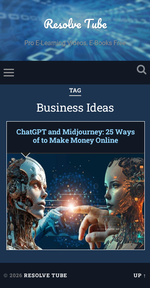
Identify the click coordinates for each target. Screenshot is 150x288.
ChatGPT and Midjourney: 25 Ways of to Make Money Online (75, 136)
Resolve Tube (75, 24)
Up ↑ (140, 275)
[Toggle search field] (141, 70)
